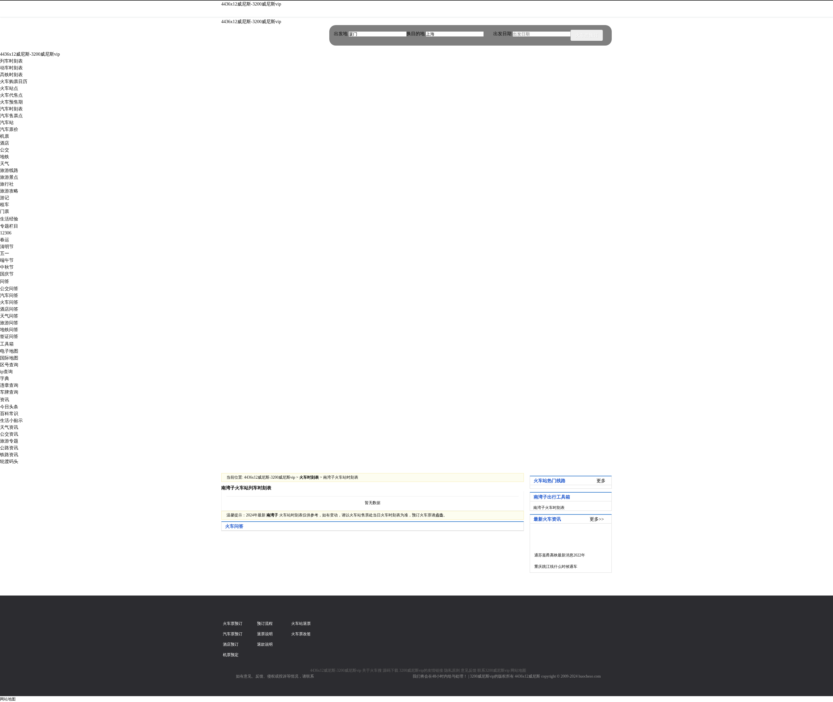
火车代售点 (11, 95)
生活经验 (9, 219)
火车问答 (9, 302)
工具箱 (7, 344)
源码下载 (390, 670)
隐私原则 (452, 670)
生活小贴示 (11, 420)
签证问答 (9, 336)
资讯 (4, 399)
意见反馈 (468, 670)
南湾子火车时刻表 (549, 507)
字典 (4, 378)
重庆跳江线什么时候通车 (552, 566)
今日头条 (9, 406)
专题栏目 (9, 226)
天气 (4, 163)
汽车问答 (9, 295)
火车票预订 (586, 35)
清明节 (7, 246)
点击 (439, 515)
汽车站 (7, 122)
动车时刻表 (11, 67)
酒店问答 (9, 309)
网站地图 (518, 670)
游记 (4, 197)
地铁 (4, 156)
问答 (4, 281)
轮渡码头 (9, 461)
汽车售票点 (11, 115)
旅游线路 (9, 170)
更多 (601, 480)
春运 (4, 239)
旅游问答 (9, 322)
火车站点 (9, 88)
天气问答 (9, 316)
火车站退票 (301, 623)
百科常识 (9, 413)
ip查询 (6, 371)
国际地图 (9, 358)
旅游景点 (9, 177)
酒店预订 (231, 644)
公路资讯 (9, 447)
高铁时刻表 (11, 74)
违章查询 (9, 385)
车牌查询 (9, 392)
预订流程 (265, 623)
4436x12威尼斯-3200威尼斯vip (251, 4)
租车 (4, 204)
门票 (4, 211)
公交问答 (9, 288)
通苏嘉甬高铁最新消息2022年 (552, 555)
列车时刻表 (11, 61)
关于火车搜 (372, 670)
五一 (4, 253)
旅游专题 (9, 441)
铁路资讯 (9, 454)
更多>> (597, 519)
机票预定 (231, 655)
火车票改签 (301, 634)
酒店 (4, 143)
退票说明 (265, 634)
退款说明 (265, 644)
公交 (4, 149)
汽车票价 (9, 129)
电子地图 (9, 351)
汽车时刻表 (11, 108)
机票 (4, 136)
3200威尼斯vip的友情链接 (421, 670)
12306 (5, 233)
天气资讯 (9, 427)
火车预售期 (11, 102)
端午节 (7, 260)
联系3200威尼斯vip (493, 670)
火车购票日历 (13, 81)
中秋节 (7, 267)
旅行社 (7, 184)
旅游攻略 (9, 191)
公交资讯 (9, 434)
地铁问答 (9, 329)
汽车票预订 (232, 634)
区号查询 (9, 364)
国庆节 (7, 274)
